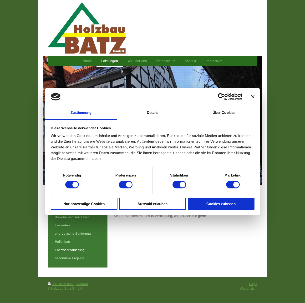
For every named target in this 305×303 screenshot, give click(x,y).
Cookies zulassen (221, 204)
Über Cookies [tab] (224, 113)
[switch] (125, 184)
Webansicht (248, 288)
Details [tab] (152, 113)
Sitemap (82, 284)
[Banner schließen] (252, 96)
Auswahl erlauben (152, 204)
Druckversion (63, 284)
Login (253, 284)
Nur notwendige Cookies (84, 204)
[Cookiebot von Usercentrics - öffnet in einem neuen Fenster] (221, 96)
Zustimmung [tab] (81, 113)
